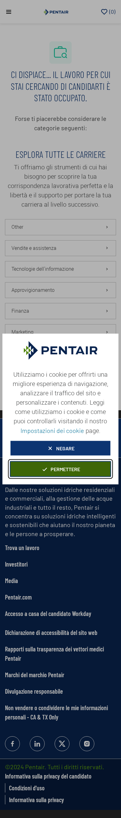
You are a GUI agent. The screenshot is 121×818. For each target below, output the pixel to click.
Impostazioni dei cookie (52, 430)
